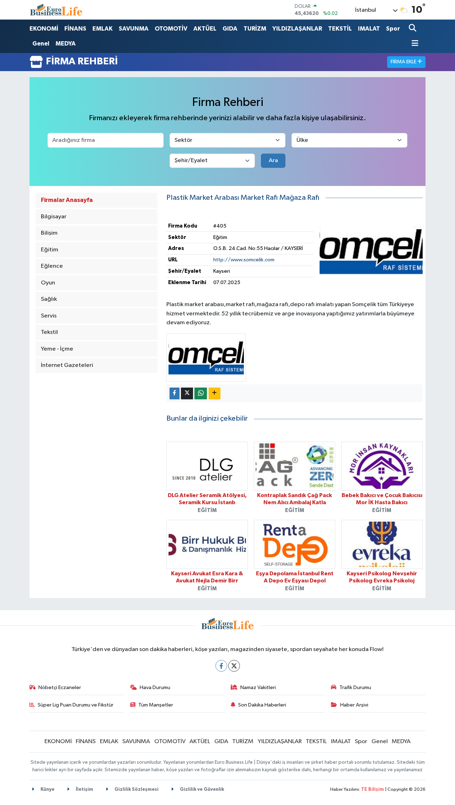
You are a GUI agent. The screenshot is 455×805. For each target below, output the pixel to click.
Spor (393, 29)
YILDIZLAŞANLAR (297, 29)
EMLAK (102, 29)
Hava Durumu (155, 687)
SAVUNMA (134, 29)
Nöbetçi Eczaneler (59, 687)
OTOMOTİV (171, 29)
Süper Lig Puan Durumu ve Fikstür (75, 705)
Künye (46, 789)
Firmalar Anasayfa (67, 200)
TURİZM (254, 29)
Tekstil (49, 332)
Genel (40, 44)
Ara (273, 161)
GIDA (230, 29)
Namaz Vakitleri (258, 687)
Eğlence (52, 266)
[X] (234, 666)
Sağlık (49, 299)
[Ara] (413, 28)
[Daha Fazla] (214, 393)
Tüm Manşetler (155, 705)
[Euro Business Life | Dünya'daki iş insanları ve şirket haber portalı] (56, 10)
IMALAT (369, 29)
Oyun (48, 283)
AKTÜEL (204, 29)
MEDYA (65, 44)
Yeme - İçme (57, 349)
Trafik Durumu (355, 687)
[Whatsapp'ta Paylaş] (200, 393)
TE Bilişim (372, 789)
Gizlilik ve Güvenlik (201, 789)
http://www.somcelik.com (243, 259)
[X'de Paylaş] (187, 393)
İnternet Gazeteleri (67, 365)
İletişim (84, 789)
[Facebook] (221, 666)
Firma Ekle (404, 61)
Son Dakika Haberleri (262, 705)
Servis (49, 316)
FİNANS (75, 29)
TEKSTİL (340, 29)
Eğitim (49, 250)
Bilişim (49, 233)
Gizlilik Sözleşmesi (136, 789)
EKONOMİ (44, 29)
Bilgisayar (53, 217)
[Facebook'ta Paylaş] (175, 393)
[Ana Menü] (414, 44)
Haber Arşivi (354, 705)
